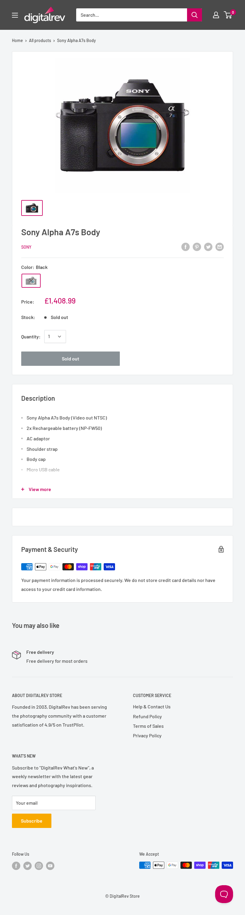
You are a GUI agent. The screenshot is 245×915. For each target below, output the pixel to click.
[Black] (31, 281)
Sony (26, 247)
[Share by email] (219, 246)
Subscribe (31, 820)
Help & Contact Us (152, 706)
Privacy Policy (147, 735)
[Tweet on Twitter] (208, 246)
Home (17, 40)
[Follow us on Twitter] (27, 866)
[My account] (216, 15)
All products (40, 40)
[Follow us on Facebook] (16, 866)
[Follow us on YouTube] (50, 866)
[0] (228, 14)
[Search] (194, 14)
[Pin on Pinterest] (197, 246)
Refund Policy (147, 716)
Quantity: (31, 336)
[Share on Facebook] (185, 246)
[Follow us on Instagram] (39, 866)
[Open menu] (15, 15)
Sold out (70, 358)
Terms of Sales (148, 726)
